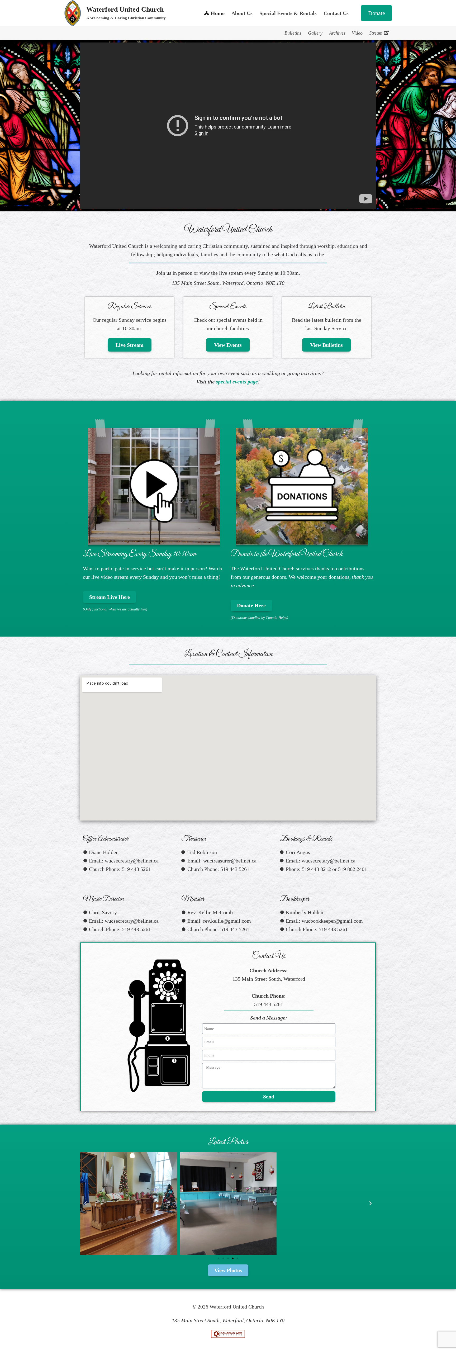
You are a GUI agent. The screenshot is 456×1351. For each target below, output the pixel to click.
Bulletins (292, 33)
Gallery (315, 33)
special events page (237, 382)
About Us (242, 13)
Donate (376, 13)
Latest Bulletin (326, 306)
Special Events (227, 306)
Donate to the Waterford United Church (287, 554)
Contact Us (336, 13)
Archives (337, 33)
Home (218, 13)
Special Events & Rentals (288, 13)
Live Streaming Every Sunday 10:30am (139, 554)
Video (357, 33)
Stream (375, 33)
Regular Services (129, 306)
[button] (85, 1203)
